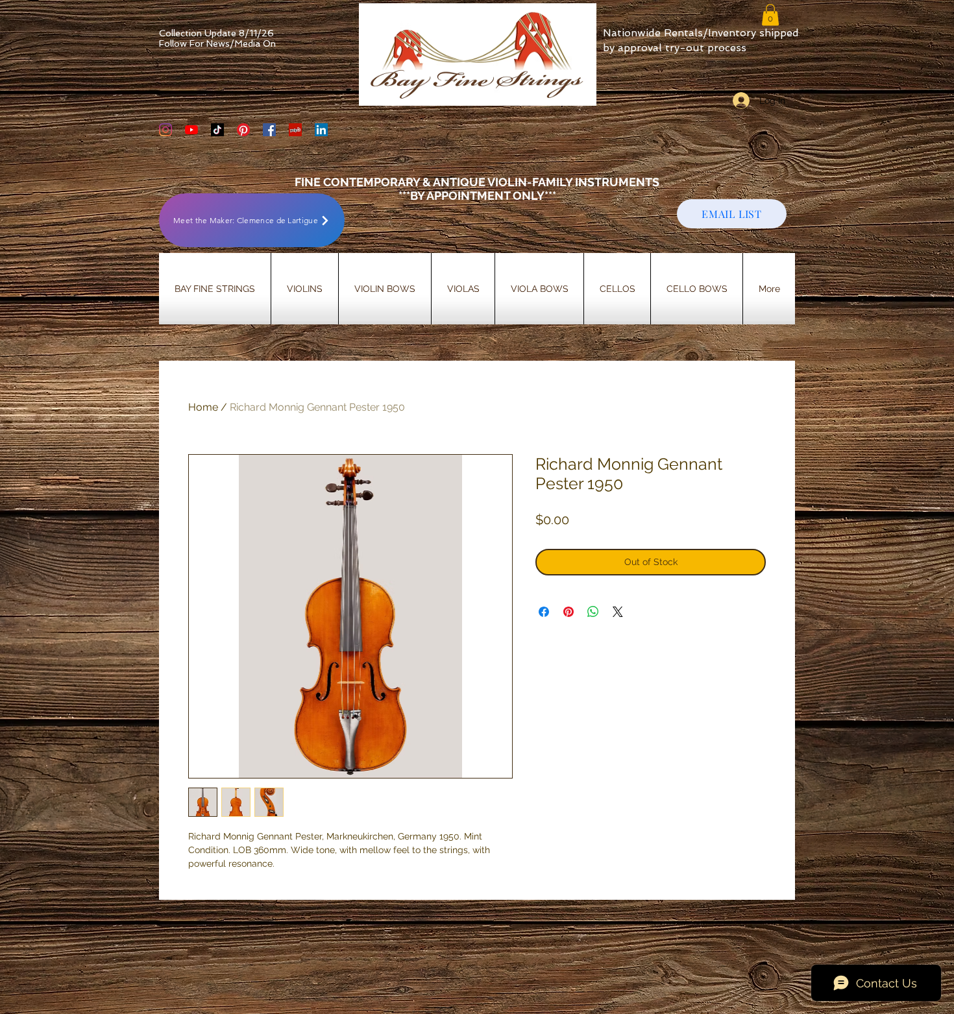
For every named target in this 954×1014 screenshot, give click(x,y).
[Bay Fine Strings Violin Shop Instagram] (165, 129)
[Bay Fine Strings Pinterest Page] (243, 129)
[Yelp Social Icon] (295, 129)
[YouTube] (191, 129)
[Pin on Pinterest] (568, 612)
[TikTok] (217, 129)
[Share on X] (618, 612)
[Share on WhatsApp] (593, 612)
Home (203, 407)
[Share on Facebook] (544, 612)
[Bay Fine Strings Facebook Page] (269, 129)
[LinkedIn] (321, 129)
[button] (770, 14)
